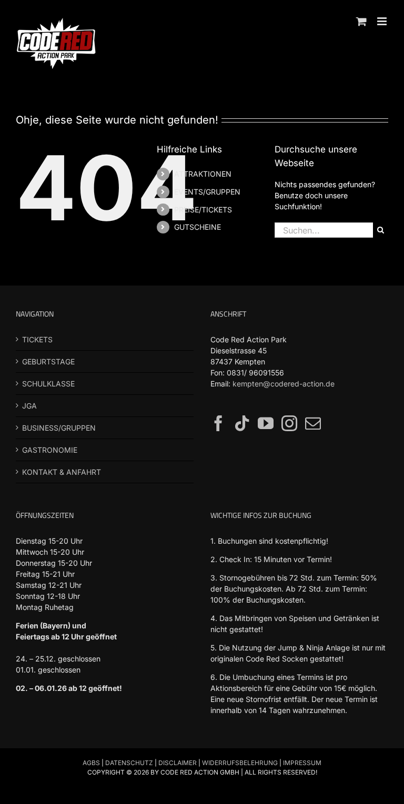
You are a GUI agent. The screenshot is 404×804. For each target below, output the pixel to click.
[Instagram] (289, 423)
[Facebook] (218, 423)
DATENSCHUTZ (129, 763)
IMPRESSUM (302, 763)
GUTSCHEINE (197, 226)
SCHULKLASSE (48, 383)
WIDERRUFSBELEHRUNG (240, 763)
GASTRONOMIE (49, 449)
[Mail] (313, 423)
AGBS (91, 763)
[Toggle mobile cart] (361, 21)
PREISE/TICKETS (203, 209)
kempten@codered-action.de (284, 383)
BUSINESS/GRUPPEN (59, 427)
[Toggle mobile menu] (382, 21)
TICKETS (37, 339)
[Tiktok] (242, 423)
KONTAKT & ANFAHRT (61, 471)
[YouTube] (266, 423)
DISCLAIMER (177, 763)
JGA (29, 405)
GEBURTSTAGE (48, 361)
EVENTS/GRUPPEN (207, 191)
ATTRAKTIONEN (202, 173)
